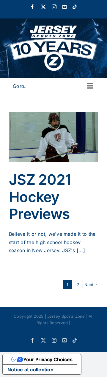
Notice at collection (30, 370)
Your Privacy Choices (48, 359)
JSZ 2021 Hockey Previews (40, 197)
